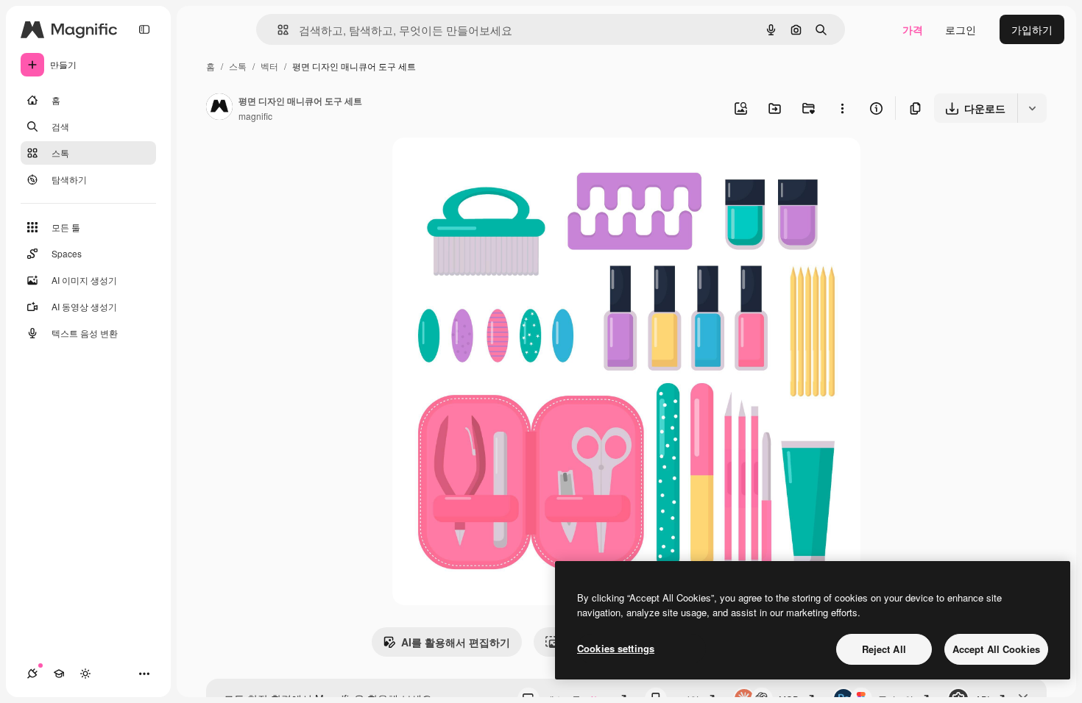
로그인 (960, 29)
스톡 (238, 66)
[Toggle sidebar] (144, 29)
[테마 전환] (85, 673)
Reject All (884, 649)
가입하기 (1032, 29)
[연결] (32, 673)
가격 (912, 29)
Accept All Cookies (996, 649)
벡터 (269, 66)
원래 (477, 166)
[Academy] (59, 673)
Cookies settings (615, 648)
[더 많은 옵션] (842, 108)
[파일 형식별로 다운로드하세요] (1032, 108)
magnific (255, 116)
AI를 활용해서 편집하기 (455, 642)
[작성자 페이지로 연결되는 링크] (219, 108)
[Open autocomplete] (277, 29)
